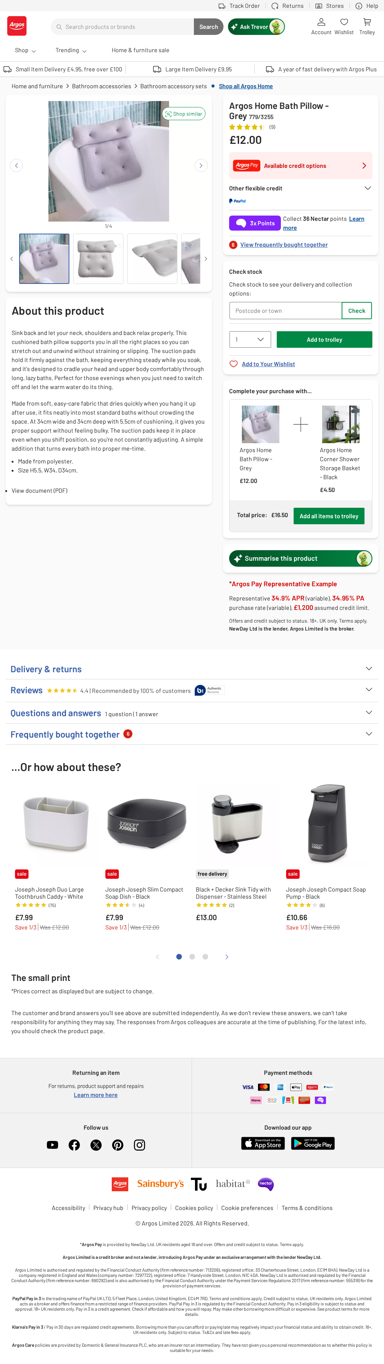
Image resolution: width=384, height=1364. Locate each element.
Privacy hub (108, 1207)
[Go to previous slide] (16, 165)
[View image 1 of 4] (44, 258)
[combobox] (122, 26)
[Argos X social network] (96, 1145)
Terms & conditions (307, 1207)
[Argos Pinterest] (118, 1145)
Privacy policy (149, 1207)
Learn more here (96, 1094)
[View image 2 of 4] (98, 259)
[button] (184, 113)
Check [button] (356, 310)
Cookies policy (194, 1207)
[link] (300, 242)
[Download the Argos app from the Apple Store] (263, 1148)
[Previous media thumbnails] (12, 258)
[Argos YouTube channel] (53, 1145)
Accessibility (68, 1207)
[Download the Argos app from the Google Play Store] (313, 1148)
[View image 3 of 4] (152, 259)
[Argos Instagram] (139, 1145)
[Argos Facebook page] (74, 1145)
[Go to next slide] (201, 165)
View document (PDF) (39, 490)
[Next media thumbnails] (206, 258)
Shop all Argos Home (246, 85)
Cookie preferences (247, 1207)
